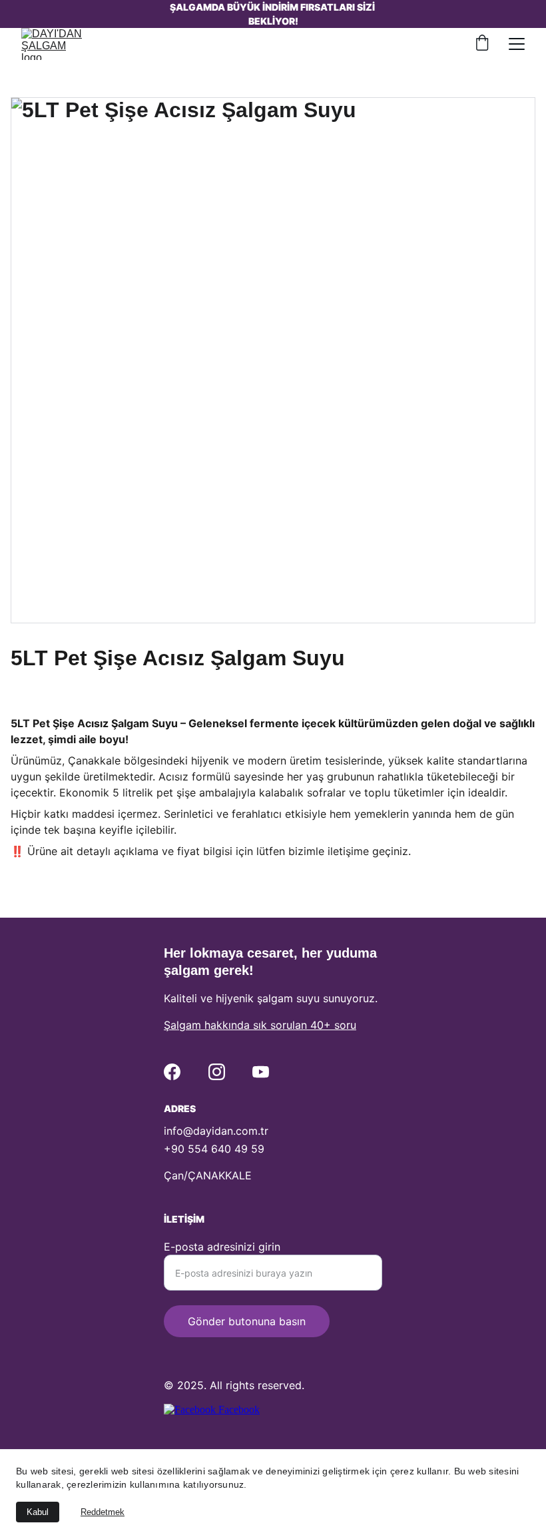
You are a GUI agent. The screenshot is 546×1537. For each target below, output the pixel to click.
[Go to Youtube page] (260, 1072)
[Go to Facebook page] (172, 1072)
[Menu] (517, 44)
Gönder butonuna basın (247, 1321)
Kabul (38, 1512)
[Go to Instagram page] (216, 1072)
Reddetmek (103, 1512)
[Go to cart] (482, 44)
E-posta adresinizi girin (222, 1246)
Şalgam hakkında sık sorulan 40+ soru (260, 1025)
